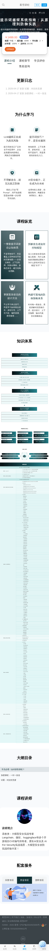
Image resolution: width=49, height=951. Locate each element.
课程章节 (24, 60)
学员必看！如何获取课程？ (13, 769)
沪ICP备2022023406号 (30, 925)
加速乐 (29, 917)
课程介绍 (9, 60)
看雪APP (23, 921)
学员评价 (39, 60)
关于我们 (15, 917)
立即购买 (10, 49)
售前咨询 (24, 66)
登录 (37, 5)
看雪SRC (6, 917)
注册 (44, 5)
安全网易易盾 (13, 921)
